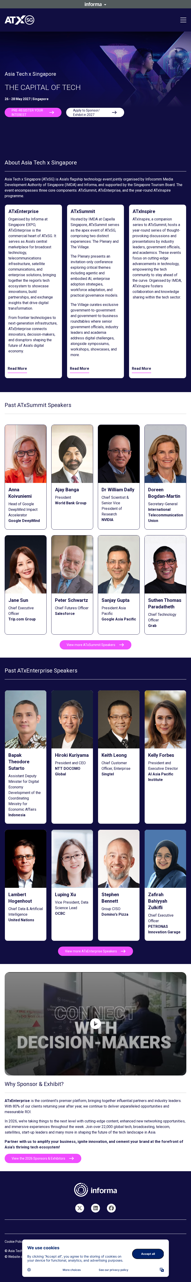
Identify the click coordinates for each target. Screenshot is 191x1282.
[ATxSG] (95, 1208)
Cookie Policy (14, 1241)
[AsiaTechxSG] (79, 1208)
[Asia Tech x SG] (111, 1208)
